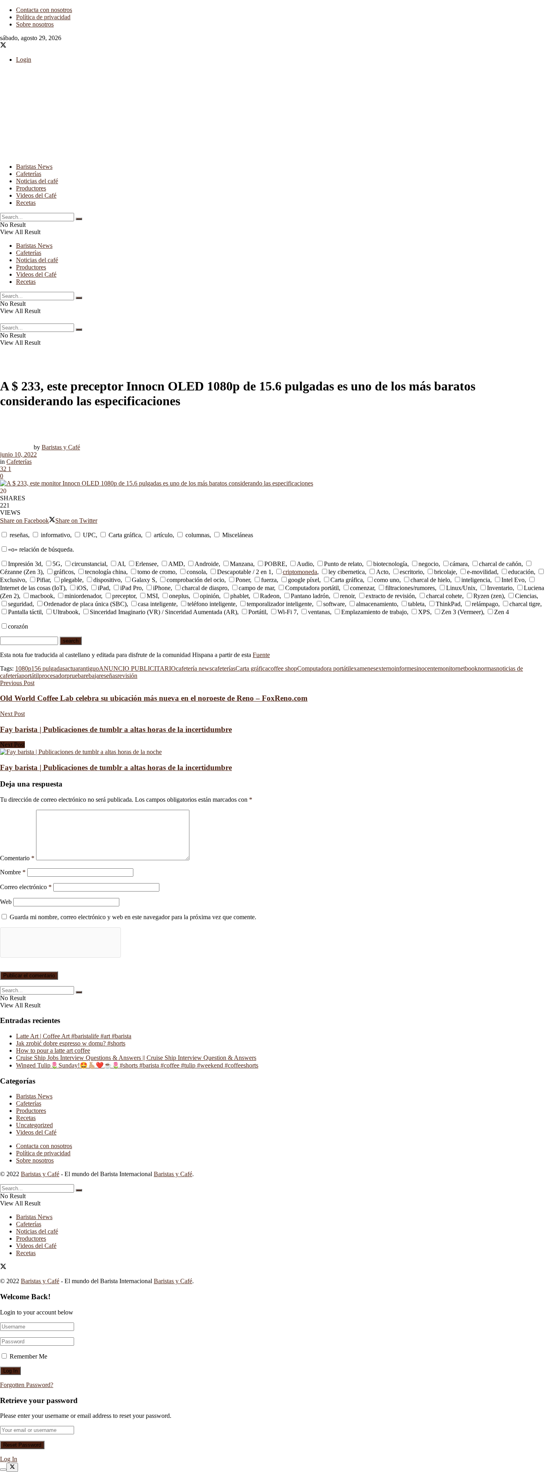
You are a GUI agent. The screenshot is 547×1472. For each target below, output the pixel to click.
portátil (30, 675)
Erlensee (146, 563)
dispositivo (107, 579)
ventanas (319, 612)
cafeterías (223, 668)
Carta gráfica (124, 535)
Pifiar (43, 579)
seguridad (20, 604)
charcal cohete (444, 595)
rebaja (91, 675)
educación (521, 571)
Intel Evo (513, 579)
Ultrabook (65, 612)
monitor (447, 668)
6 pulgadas (51, 668)
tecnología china (105, 571)
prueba (75, 675)
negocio (428, 563)
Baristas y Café (61, 447)
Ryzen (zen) (488, 595)
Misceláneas (237, 535)
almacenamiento (376, 604)
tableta (416, 604)
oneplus (179, 595)
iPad (103, 587)
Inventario (500, 587)
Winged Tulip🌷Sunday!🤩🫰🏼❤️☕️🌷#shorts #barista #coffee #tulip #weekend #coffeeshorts (137, 1065)
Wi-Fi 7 (287, 612)
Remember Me (28, 1356)
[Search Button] (79, 219)
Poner (242, 579)
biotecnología (390, 563)
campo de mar (256, 587)
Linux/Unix (461, 587)
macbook (41, 595)
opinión (209, 595)
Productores (31, 188)
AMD (175, 563)
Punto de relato (343, 563)
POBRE (275, 563)
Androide (207, 563)
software (334, 604)
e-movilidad (482, 571)
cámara (459, 563)
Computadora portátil (312, 587)
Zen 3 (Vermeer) (462, 612)
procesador (52, 675)
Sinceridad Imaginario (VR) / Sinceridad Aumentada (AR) (163, 612)
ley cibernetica (346, 571)
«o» (13, 549)
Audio (305, 563)
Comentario (17, 858)
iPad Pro (131, 587)
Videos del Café (36, 195)
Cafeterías (28, 173)
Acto (382, 571)
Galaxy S (143, 579)
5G (56, 563)
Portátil (257, 612)
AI (120, 563)
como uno (386, 579)
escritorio (411, 571)
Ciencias (526, 595)
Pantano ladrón (310, 595)
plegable (71, 579)
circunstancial (89, 563)
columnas (196, 535)
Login (23, 59)
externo (385, 668)
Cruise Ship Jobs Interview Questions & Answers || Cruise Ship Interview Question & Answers (136, 1057)
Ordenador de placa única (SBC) (85, 604)
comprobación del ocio (195, 579)
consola (196, 571)
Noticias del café (37, 181)
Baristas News (34, 166)
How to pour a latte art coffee (53, 1050)
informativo (54, 535)
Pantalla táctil (25, 612)
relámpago (485, 604)
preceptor (123, 595)
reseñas (18, 535)
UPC (88, 535)
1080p (23, 668)
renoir (347, 595)
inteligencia (475, 579)
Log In (8, 1459)
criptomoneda (300, 571)
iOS (81, 587)
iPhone (162, 587)
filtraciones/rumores (410, 587)
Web (6, 901)
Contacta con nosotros (44, 9)
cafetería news (194, 668)
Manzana (241, 563)
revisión (127, 675)
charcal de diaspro (204, 587)
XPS (424, 612)
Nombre (13, 872)
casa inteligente (157, 604)
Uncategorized (34, 1125)
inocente (427, 668)
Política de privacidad (43, 17)
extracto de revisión (390, 595)
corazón (18, 626)
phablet (239, 595)
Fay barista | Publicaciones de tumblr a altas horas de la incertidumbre (116, 767)
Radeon (270, 595)
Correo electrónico (26, 887)
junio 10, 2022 (18, 454)
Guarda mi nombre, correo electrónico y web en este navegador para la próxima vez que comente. (133, 917)
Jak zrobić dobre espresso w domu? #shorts (70, 1043)
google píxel (303, 579)
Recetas (26, 202)
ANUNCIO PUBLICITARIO (137, 668)
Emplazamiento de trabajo (374, 612)
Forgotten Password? (26, 1384)
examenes (363, 668)
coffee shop (282, 668)
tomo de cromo (156, 571)
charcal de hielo (430, 579)
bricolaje (445, 571)
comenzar (362, 587)
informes (405, 668)
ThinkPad (448, 604)
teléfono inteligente (211, 604)
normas (487, 668)
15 (34, 668)
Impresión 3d (24, 563)
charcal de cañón (500, 563)
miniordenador (82, 595)
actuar (72, 668)
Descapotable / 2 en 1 (244, 571)
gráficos (64, 571)
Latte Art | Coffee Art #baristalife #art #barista (73, 1036)
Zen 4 (501, 612)
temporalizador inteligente (279, 604)
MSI (152, 595)
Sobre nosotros (35, 24)
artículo (162, 535)
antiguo (89, 668)
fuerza (269, 579)
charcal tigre (524, 604)
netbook (467, 668)
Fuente (261, 654)
